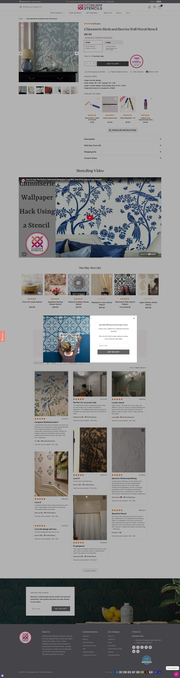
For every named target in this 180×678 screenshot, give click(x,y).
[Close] (134, 318)
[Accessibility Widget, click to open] (2, 675)
